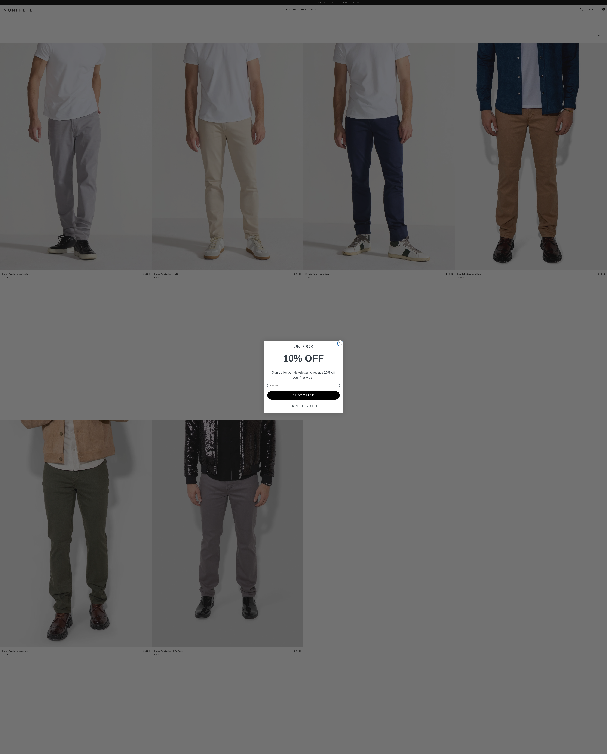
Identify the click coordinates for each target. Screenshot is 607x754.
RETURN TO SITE (304, 405)
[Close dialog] (340, 343)
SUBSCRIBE (303, 395)
